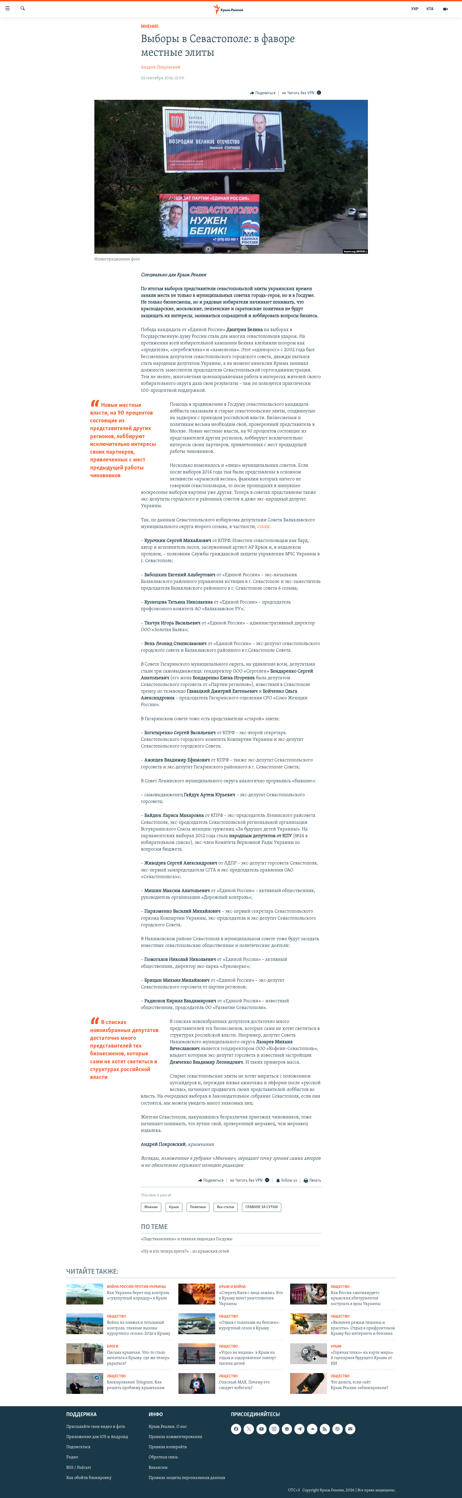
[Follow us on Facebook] (236, 1429)
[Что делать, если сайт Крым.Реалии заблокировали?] (308, 1383)
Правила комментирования (175, 1437)
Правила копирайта (168, 1447)
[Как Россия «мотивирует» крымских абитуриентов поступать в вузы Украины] (308, 1294)
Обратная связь (163, 1457)
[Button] (263, 93)
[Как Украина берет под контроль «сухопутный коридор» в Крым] (84, 1294)
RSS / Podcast (78, 1467)
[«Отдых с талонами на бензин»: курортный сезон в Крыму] (196, 1323)
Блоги (112, 1347)
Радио (72, 1457)
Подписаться (78, 1447)
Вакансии (158, 1467)
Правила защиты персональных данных (187, 1478)
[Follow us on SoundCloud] (312, 1429)
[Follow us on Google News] (287, 1429)
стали (263, 527)
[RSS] (325, 1429)
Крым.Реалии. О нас (168, 1427)
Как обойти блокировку (88, 1478)
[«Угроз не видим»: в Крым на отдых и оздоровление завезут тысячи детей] (196, 1353)
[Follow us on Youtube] (261, 1429)
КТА (429, 9)
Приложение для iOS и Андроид (97, 1437)
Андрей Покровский (160, 67)
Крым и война (232, 1287)
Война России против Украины (136, 1287)
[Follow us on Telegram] (299, 1429)
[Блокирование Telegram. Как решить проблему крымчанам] (84, 1383)
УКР (414, 9)
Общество (340, 1287)
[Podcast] (337, 1429)
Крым (336, 1347)
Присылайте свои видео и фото (95, 1427)
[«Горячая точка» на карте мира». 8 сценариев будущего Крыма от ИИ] (308, 1353)
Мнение (150, 26)
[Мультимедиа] (445, 9)
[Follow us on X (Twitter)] (249, 1429)
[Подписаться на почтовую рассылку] (350, 1429)
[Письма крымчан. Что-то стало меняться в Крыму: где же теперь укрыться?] (84, 1353)
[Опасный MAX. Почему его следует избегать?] (196, 1383)
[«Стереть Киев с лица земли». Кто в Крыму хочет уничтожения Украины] (196, 1294)
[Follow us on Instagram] (274, 1429)
